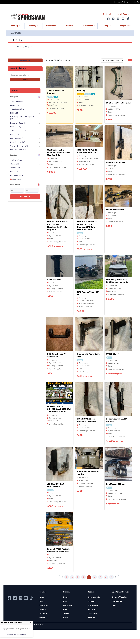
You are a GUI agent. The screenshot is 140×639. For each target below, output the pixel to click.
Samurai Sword (54, 280)
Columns (91, 601)
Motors (14, 134)
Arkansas (15, 168)
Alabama (14, 164)
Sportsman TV (94, 597)
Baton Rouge (53, 167)
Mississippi (90, 165)
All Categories (17, 101)
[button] (15, 26)
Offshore (43, 614)
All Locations (17, 160)
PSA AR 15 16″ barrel (115, 162)
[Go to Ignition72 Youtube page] (123, 18)
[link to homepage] (28, 16)
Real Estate (16, 138)
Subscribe (135, 2)
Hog (65, 609)
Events (42, 618)
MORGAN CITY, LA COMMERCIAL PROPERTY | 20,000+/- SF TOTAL (59, 409)
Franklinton (112, 294)
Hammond (52, 108)
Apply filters (25, 196)
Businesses (93, 605)
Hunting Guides (19, 131)
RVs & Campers (17, 142)
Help (114, 605)
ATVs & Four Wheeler (86, 304)
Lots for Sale (54, 421)
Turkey (66, 614)
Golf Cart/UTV (113, 291)
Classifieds (92, 614)
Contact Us (117, 601)
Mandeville (112, 222)
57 (111, 577)
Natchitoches (112, 115)
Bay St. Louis (112, 499)
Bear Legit (81, 91)
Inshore (42, 609)
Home (14, 47)
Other (65, 618)
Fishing (14, 113)
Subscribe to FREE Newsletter (16, 634)
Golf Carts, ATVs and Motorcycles (22, 118)
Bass (41, 601)
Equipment (53, 561)
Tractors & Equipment (20, 146)
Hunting (15, 127)
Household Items (18, 123)
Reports (91, 609)
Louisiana (60, 108)
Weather (91, 618)
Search (108, 14)
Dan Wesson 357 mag (115, 484)
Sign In (128, 2)
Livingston (53, 424)
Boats (14, 105)
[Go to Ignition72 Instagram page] (118, 18)
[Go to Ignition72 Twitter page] (113, 18)
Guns (51, 164)
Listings (21, 47)
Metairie (52, 292)
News (41, 597)
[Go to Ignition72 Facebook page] (108, 18)
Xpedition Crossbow (115, 209)
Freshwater (44, 605)
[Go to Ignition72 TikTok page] (128, 18)
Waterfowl (67, 605)
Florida (14, 171)
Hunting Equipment (56, 289)
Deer (65, 601)
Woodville (82, 165)
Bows (81, 102)
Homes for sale (84, 162)
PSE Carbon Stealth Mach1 (118, 103)
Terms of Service (119, 597)
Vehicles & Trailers (18, 150)
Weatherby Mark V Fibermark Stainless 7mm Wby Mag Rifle (58, 152)
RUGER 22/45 (112, 354)
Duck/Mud (53, 105)
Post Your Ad (25, 60)
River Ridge (53, 564)
